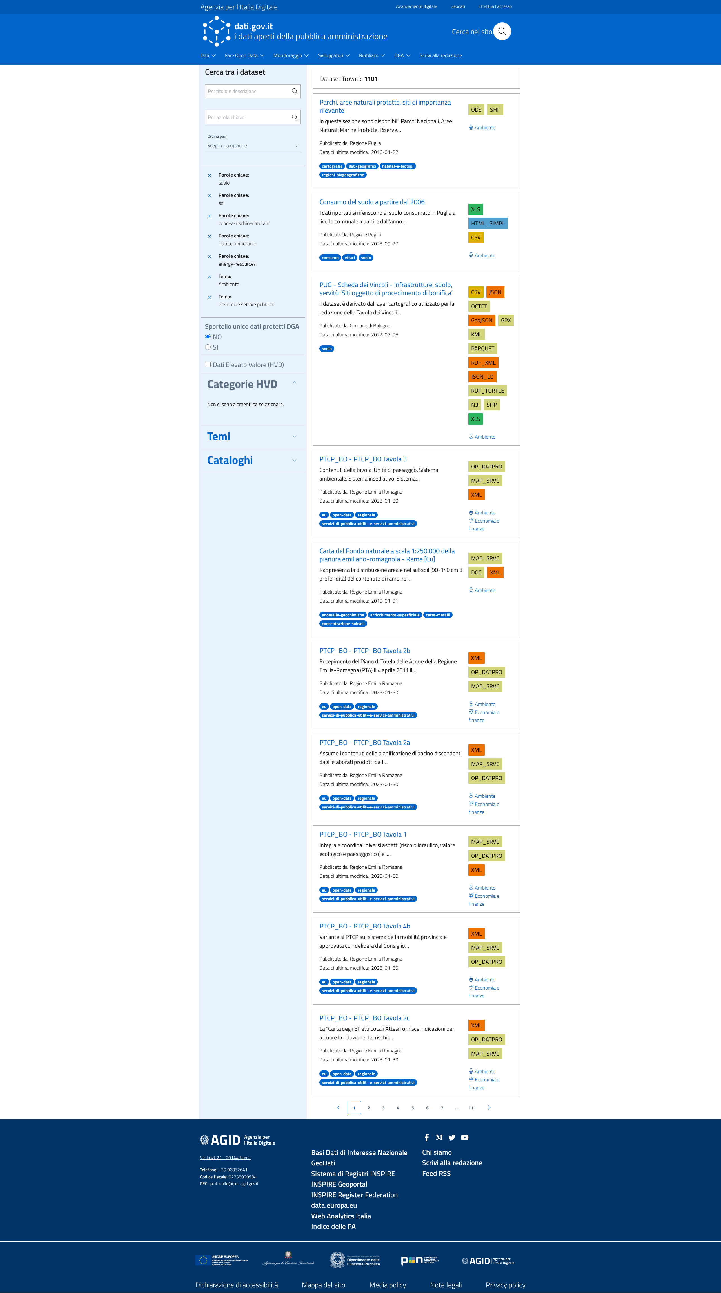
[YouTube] (464, 1137)
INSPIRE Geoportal (339, 1184)
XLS (475, 209)
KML (476, 334)
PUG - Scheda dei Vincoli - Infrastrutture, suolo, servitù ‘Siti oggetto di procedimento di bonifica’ (386, 288)
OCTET (479, 306)
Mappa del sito (323, 1284)
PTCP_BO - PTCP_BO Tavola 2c (364, 1018)
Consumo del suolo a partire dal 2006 (372, 202)
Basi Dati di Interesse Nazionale (359, 1152)
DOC (476, 572)
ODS (476, 109)
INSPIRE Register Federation (354, 1195)
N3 (474, 404)
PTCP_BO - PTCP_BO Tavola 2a (364, 742)
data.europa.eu (334, 1205)
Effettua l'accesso (495, 6)
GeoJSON (482, 320)
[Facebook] (426, 1137)
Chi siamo (437, 1152)
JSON (495, 292)
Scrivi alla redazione (452, 1163)
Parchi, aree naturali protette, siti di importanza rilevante (385, 106)
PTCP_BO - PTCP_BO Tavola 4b (364, 926)
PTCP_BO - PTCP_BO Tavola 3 (363, 459)
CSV (476, 237)
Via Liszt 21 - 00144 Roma (225, 1157)
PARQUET (483, 348)
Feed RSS (436, 1173)
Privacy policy (506, 1284)
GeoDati (323, 1163)
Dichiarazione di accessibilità (236, 1284)
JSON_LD (482, 376)
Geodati (458, 6)
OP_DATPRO (486, 466)
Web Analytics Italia (341, 1216)
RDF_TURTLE (487, 390)
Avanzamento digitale (416, 6)
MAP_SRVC (485, 480)
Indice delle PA (333, 1226)
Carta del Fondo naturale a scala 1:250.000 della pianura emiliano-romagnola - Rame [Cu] (387, 555)
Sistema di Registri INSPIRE (353, 1173)
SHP (495, 109)
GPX (506, 320)
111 (472, 1107)
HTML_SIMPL (488, 223)
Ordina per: (217, 136)
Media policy (388, 1284)
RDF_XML (483, 362)
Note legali (446, 1284)
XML (476, 494)
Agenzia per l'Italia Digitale (239, 6)
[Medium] (439, 1137)
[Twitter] (452, 1137)
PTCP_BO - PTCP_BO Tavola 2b (364, 650)
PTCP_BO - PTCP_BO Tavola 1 (363, 834)
